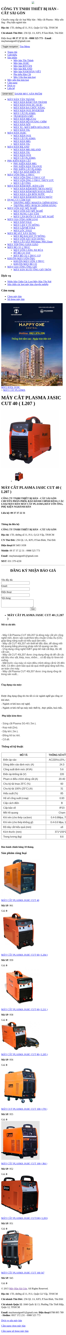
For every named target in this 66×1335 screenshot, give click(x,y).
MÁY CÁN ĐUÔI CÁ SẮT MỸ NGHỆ (34, 216)
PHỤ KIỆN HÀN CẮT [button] (19, 160)
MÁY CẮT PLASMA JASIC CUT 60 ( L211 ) (24, 1009)
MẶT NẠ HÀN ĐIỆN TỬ (27, 172)
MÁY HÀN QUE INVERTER (29, 110)
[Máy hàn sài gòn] (33, 3)
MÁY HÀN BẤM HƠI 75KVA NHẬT (33, 188)
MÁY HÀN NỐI (22, 124)
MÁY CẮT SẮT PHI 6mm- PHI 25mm (33, 241)
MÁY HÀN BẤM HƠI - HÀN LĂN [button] (25, 186)
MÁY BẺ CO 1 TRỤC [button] (18, 247)
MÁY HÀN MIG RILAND (27, 149)
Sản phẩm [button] (12, 57)
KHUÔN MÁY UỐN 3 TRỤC (29, 261)
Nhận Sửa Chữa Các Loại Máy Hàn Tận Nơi (29, 281)
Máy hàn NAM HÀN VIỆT (27, 71)
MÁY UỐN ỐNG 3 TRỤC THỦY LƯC (34, 180)
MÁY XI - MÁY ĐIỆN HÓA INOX (32, 127)
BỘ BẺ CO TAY (22, 253)
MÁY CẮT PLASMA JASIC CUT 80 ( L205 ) (24, 1054)
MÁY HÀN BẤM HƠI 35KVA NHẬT (33, 197)
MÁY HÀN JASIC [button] (16, 132)
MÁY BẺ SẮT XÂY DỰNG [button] (21, 233)
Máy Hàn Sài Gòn (18, 1288)
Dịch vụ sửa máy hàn (11, 1320)
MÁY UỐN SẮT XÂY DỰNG (29, 239)
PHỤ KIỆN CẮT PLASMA (28, 169)
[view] (19, 481)
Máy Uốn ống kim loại (25, 77)
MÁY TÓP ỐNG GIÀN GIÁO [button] (22, 244)
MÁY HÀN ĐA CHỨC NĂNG (29, 107)
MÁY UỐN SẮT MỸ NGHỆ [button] (22, 208)
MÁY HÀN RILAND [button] (18, 146)
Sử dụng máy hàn (16, 299)
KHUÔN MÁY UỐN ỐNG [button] (21, 258)
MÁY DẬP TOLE (23, 222)
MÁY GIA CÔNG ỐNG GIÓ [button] (22, 266)
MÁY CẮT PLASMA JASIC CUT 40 (20, 900)
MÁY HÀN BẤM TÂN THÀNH (30, 102)
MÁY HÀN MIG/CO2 (25, 119)
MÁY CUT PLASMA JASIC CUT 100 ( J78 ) (24, 1109)
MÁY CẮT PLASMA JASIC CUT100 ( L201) (24, 1218)
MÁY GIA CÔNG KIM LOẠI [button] (22, 219)
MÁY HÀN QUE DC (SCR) (28, 105)
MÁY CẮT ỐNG (22, 183)
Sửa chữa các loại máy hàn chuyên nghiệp (27, 284)
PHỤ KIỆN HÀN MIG (25, 163)
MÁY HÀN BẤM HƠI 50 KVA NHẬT (33, 191)
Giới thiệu (12, 54)
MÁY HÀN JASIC (10, 387)
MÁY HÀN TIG (22, 130)
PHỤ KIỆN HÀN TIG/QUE (28, 166)
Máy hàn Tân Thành (23, 60)
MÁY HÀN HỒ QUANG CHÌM (30, 121)
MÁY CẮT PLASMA (25, 113)
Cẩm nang (12, 82)
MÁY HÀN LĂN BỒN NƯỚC (29, 194)
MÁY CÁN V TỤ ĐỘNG (27, 225)
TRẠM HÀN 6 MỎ (23, 116)
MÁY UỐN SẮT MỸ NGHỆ (28, 211)
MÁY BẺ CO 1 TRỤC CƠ (27, 255)
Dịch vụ (11, 85)
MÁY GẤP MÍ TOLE (24, 227)
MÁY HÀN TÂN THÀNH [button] (21, 99)
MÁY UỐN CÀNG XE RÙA (28, 250)
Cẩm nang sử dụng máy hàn (15, 1331)
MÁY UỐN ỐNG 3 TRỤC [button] (21, 174)
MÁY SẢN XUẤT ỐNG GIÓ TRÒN (32, 269)
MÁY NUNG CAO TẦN (26, 213)
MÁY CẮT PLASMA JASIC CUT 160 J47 (22, 1272)
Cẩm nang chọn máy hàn (13, 1325)
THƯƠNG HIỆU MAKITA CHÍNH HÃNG (36, 202)
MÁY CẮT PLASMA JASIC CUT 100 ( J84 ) (24, 1163)
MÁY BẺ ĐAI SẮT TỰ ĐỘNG (29, 236)
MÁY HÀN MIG (22, 141)
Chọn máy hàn (14, 296)
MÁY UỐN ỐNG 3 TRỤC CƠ (29, 177)
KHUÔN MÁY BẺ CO (25, 264)
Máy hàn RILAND (23, 68)
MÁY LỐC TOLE (23, 230)
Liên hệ (11, 88)
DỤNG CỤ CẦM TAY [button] (19, 199)
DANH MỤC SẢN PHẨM (28, 93)
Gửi (33, 609)
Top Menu (25, 46)
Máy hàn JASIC (21, 63)
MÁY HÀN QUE (22, 135)
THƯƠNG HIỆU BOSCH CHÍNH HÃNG (35, 205)
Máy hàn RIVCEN (23, 66)
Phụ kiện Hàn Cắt (22, 74)
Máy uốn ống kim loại (18, 80)
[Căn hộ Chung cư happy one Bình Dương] (32, 385)
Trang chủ (12, 52)
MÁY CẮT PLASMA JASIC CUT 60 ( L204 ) (24, 955)
